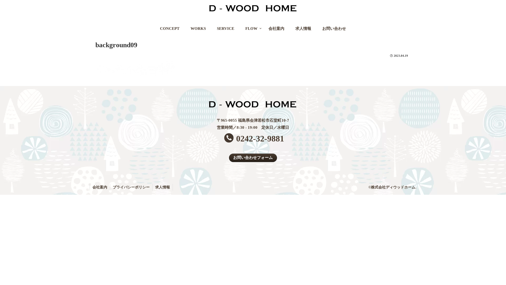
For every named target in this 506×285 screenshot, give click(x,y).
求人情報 (162, 187)
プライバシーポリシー (131, 187)
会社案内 (100, 187)
